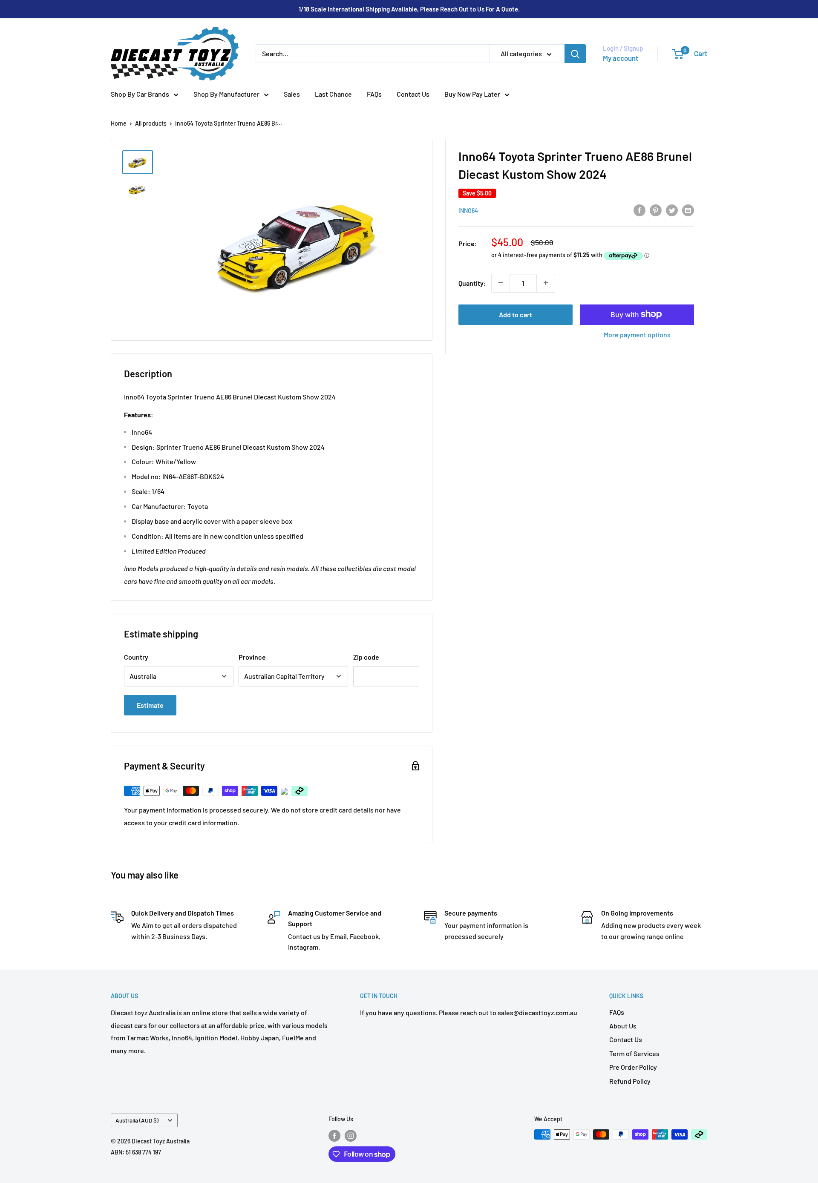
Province (252, 657)
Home (119, 123)
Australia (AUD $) (136, 1120)
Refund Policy (630, 1081)
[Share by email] (688, 209)
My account (620, 58)
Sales (292, 94)
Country (136, 657)
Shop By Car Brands (140, 94)
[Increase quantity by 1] (546, 283)
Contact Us (413, 94)
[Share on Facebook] (639, 209)
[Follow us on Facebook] (334, 1135)
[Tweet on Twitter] (672, 209)
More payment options (637, 334)
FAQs (374, 94)
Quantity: (472, 283)
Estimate (150, 705)
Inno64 (468, 210)
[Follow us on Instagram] (351, 1135)
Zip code (366, 657)
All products (151, 123)
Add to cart (515, 314)
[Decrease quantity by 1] (501, 283)
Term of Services (634, 1053)
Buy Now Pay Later (472, 94)
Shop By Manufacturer (226, 94)
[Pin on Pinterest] (656, 209)
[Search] (575, 53)
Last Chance (333, 94)
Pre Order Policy (633, 1067)
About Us (623, 1026)
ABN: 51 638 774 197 (136, 1152)
